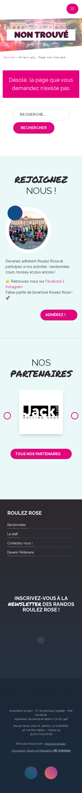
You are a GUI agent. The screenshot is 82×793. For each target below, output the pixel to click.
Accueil (9, 57)
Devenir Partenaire (20, 552)
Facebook (53, 281)
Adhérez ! (55, 315)
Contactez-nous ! (20, 543)
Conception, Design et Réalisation (41, 750)
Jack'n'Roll (41, 395)
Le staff (12, 534)
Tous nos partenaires (38, 454)
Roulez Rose (10, 10)
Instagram (14, 287)
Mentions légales (55, 743)
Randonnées (16, 525)
